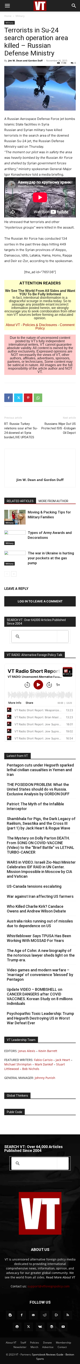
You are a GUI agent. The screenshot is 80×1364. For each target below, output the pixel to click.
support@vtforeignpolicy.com (49, 1286)
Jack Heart (63, 1060)
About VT (13, 325)
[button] (7, 6)
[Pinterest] (28, 397)
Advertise (48, 1347)
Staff (23, 1342)
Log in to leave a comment (40, 601)
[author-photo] (40, 474)
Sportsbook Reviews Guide (47, 1354)
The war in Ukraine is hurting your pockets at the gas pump (51, 558)
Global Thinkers (17, 1095)
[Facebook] (8, 397)
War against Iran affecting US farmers (40, 896)
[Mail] (33, 1315)
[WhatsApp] (38, 397)
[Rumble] (56, 1315)
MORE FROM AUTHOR (53, 501)
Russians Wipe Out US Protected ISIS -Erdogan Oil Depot (58, 428)
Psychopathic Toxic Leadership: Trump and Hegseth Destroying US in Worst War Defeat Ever (40, 1018)
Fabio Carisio (43, 1060)
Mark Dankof (44, 1064)
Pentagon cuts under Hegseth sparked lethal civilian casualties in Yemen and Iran (40, 770)
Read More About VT (60, 1277)
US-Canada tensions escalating (34, 886)
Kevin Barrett (47, 1051)
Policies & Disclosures (40, 325)
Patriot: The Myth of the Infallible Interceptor (35, 806)
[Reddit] (45, 1315)
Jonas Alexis (26, 1051)
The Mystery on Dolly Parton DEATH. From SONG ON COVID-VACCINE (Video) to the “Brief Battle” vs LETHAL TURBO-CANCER (40, 845)
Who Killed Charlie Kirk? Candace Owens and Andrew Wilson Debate (36, 908)
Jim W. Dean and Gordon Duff (25, 60)
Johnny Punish (45, 1078)
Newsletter (19, 1347)
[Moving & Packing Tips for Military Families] (15, 517)
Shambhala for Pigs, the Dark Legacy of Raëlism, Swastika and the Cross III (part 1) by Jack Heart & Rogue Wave (41, 823)
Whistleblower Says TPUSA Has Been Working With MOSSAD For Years (39, 938)
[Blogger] (10, 1315)
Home (8, 16)
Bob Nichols (30, 1069)
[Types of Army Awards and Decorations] (15, 537)
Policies (34, 1342)
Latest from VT (17, 756)
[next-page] (13, 574)
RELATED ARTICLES (20, 501)
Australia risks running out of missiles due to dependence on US (40, 923)
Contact (62, 1347)
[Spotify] (17, 1327)
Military (20, 16)
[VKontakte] (40, 1327)
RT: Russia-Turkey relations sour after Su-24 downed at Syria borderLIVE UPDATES (21, 430)
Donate (47, 1342)
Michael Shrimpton (18, 1064)
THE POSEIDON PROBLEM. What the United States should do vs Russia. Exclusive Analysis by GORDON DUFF (38, 789)
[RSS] (68, 1315)
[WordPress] (51, 1327)
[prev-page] (7, 574)
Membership (63, 1342)
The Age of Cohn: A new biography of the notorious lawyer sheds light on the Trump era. (41, 955)
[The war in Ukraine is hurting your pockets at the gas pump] (15, 558)
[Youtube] (63, 1327)
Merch (34, 1347)
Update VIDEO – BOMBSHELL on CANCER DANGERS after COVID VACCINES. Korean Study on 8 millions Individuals (40, 996)
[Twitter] (18, 397)
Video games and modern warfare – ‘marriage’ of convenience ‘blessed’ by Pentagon (40, 975)
